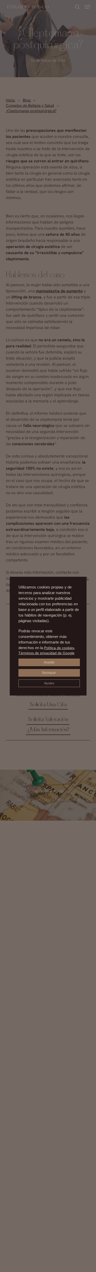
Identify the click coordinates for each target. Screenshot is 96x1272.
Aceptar (49, 662)
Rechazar (49, 673)
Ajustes (49, 683)
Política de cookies (59, 648)
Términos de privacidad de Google (46, 653)
